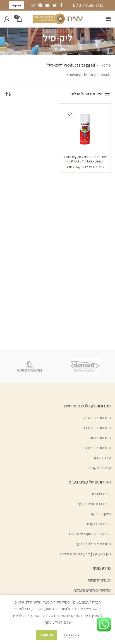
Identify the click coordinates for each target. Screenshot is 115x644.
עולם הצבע (102, 457)
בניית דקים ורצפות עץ (94, 503)
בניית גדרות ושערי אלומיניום (90, 533)
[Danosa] (85, 366)
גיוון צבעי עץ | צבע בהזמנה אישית (85, 553)
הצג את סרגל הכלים (86, 93)
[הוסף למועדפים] (70, 114)
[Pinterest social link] (40, 5)
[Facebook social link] (61, 5)
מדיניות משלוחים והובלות (92, 590)
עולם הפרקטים (99, 467)
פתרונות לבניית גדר (96, 447)
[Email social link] (47, 5)
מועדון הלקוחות (99, 580)
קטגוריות (59, 49)
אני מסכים (46, 635)
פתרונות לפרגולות (97, 417)
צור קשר (16, 5)
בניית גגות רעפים (98, 523)
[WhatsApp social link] (33, 5)
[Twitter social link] (54, 5)
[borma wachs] (30, 366)
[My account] (6, 19)
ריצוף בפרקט (101, 513)
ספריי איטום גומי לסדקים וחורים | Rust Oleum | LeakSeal (85, 159)
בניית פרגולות (100, 493)
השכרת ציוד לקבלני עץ (93, 543)
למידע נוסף (71, 634)
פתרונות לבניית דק (97, 427)
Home (105, 65)
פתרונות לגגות (100, 437)
